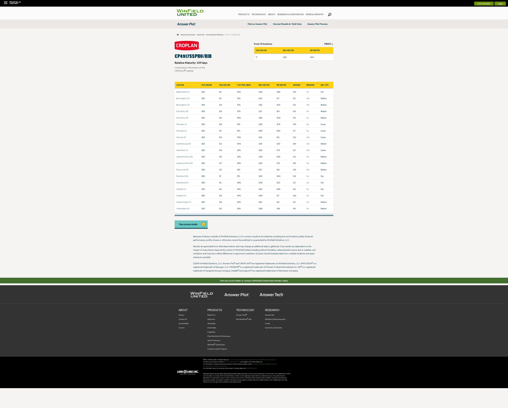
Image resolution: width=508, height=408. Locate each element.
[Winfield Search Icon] (329, 14)
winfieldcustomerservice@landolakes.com (264, 364)
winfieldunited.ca (251, 368)
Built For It (211, 315)
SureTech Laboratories (273, 328)
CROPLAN (180, 70)
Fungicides (211, 332)
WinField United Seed (216, 345)
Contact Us (183, 319)
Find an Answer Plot (257, 23)
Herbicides (211, 323)
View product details (189, 224)
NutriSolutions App (243, 319)
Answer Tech (241, 315)
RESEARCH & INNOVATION (290, 14)
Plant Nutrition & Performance (218, 336)
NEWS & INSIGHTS (314, 14)
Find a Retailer (483, 3)
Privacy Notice (247, 359)
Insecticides (211, 328)
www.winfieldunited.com (232, 361)
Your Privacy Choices (235, 359)
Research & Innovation (188, 34)
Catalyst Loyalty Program (217, 349)
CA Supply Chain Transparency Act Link (214, 366)
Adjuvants (211, 319)
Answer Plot (200, 34)
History (181, 315)
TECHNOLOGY (259, 14)
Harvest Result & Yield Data (214, 34)
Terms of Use (256, 359)
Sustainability (184, 323)
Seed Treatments (213, 340)
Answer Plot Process (317, 23)
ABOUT (271, 14)
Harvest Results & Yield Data (287, 23)
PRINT (327, 43)
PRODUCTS (244, 14)
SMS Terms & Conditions (268, 359)
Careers (182, 328)
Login (500, 3)
